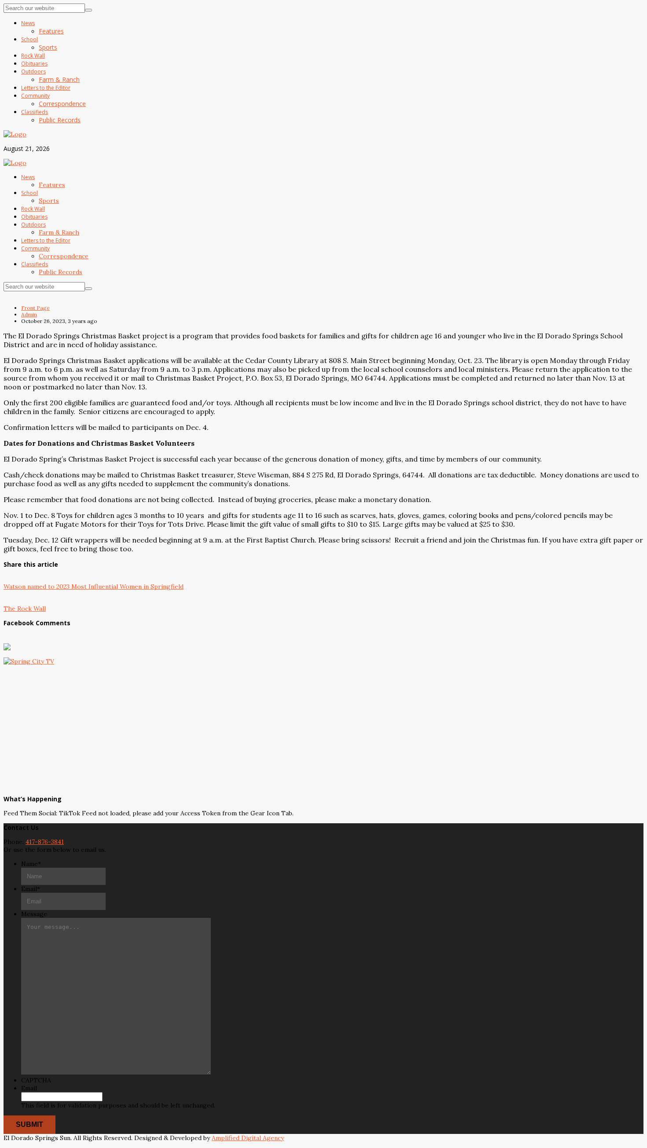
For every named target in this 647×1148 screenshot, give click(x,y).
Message (34, 914)
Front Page (35, 307)
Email (30, 889)
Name (31, 864)
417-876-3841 (45, 842)
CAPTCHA (36, 1080)
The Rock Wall (25, 609)
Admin (29, 314)
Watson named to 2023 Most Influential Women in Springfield (94, 587)
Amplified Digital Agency (248, 1138)
